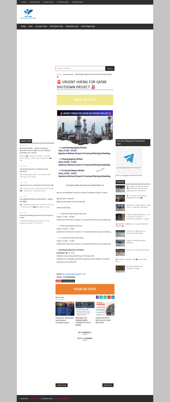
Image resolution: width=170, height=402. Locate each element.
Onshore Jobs (48, 2)
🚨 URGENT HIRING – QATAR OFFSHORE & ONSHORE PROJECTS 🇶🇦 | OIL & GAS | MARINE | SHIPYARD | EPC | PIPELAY (35, 150)
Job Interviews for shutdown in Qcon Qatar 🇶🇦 (36, 185)
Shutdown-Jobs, (75, 92)
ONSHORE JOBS (72, 26)
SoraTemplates (34, 398)
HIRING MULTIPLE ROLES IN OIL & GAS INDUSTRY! (103, 320)
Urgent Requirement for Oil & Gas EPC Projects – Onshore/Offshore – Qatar (138, 217)
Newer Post (61, 385)
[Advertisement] (85, 47)
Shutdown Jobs (77, 2)
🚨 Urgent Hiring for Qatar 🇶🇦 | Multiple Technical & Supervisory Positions (138, 189)
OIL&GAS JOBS (41, 26)
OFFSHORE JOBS (56, 26)
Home (24, 2)
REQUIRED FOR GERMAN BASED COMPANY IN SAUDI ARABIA (83, 321)
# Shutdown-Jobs (68, 281)
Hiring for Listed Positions (138, 250)
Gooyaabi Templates (60, 398)
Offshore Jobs (35, 2)
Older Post (108, 385)
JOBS (31, 26)
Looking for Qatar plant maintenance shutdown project (65, 320)
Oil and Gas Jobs (62, 2)
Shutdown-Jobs (68, 74)
